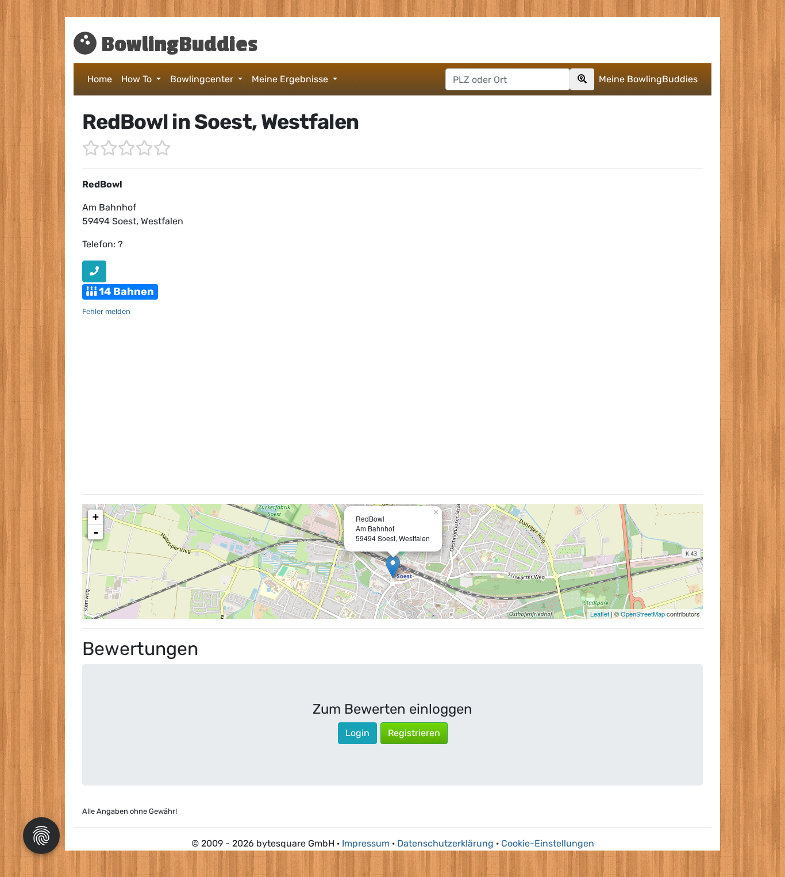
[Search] (582, 79)
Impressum (366, 843)
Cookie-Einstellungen (547, 843)
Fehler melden (106, 311)
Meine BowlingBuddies (648, 79)
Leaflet (599, 613)
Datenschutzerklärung (445, 843)
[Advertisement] (392, 404)
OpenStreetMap (643, 613)
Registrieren (414, 732)
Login (357, 732)
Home (99, 79)
